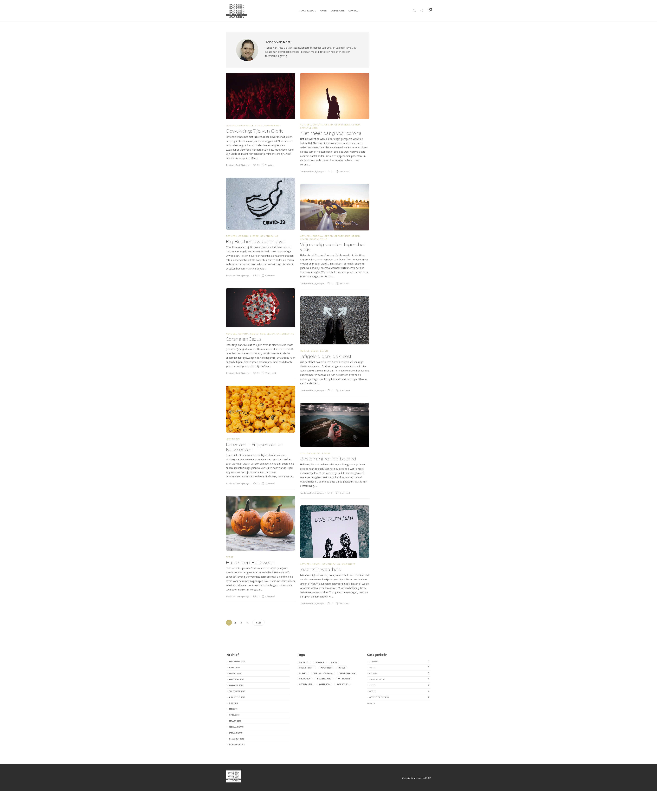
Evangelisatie (399, 679)
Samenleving (309, 128)
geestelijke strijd (250, 125)
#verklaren (344, 679)
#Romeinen (304, 679)
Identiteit (233, 439)
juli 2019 (233, 703)
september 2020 (237, 661)
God (262, 334)
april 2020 (234, 667)
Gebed (329, 125)
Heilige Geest (309, 351)
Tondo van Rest (233, 165)
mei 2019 (233, 709)
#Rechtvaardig (347, 673)
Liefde (254, 236)
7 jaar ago (319, 390)
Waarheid (348, 564)
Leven (304, 239)
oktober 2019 (236, 685)
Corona (231, 125)
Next (258, 622)
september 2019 (237, 691)
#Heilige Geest (306, 668)
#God (334, 662)
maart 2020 (235, 673)
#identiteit (326, 668)
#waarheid (324, 684)
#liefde (303, 673)
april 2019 (234, 715)
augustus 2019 (237, 697)
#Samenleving (324, 679)
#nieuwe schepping (323, 673)
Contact (354, 10)
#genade (319, 662)
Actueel (305, 125)
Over (323, 10)
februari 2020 (236, 679)
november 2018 (236, 744)
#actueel (304, 662)
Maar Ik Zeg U (307, 10)
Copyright (337, 10)
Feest (230, 557)
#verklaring (305, 684)
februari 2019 (236, 726)
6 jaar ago (245, 165)
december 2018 (236, 738)
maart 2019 (235, 721)
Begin (399, 667)
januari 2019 (235, 732)
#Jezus (342, 668)
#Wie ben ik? (342, 684)
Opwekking (272, 125)
